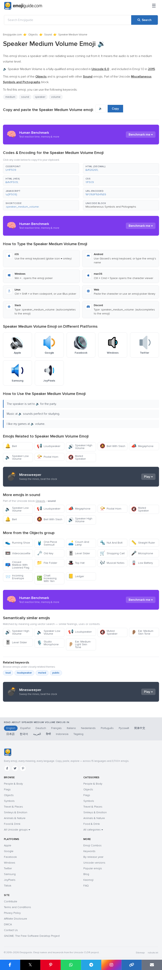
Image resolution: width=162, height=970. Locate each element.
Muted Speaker (77, 457)
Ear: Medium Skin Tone (142, 632)
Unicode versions (94, 862)
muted (42, 672)
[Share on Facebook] (10, 965)
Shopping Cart (112, 553)
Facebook (10, 857)
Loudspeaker (48, 446)
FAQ (86, 885)
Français (56, 728)
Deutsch (41, 728)
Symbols (9, 801)
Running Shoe (17, 542)
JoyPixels (9, 880)
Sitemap (140, 952)
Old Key (45, 553)
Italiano (71, 728)
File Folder (47, 563)
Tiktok (7, 885)
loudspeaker (24, 672)
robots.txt (153, 952)
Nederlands (88, 728)
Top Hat (76, 563)
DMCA (8, 924)
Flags (7, 789)
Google (8, 851)
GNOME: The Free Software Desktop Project (32, 936)
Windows (9, 862)
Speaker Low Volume (17, 457)
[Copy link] (132, 965)
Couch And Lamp (78, 543)
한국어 (24, 734)
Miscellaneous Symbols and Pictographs (111, 206)
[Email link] (152, 965)
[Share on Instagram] (111, 965)
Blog (86, 874)
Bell (11, 446)
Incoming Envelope (14, 577)
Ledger (76, 576)
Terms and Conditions (17, 907)
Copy (115, 108)
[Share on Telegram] (91, 965)
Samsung (10, 874)
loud (8, 672)
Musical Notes (112, 563)
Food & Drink (12, 824)
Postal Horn (47, 456)
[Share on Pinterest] (50, 965)
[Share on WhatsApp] (71, 965)
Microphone (142, 553)
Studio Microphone (48, 643)
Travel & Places (13, 806)
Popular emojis (92, 868)
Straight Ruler (143, 542)
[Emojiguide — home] (23, 6)
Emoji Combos (92, 845)
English (10, 728)
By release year (93, 857)
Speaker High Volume (80, 447)
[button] (41, 168)
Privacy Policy (12, 913)
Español (25, 728)
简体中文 (139, 728)
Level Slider (79, 553)
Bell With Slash (112, 446)
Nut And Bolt (111, 542)
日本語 (10, 734)
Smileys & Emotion (15, 812)
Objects (33, 34)
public (55, 672)
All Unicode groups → (17, 829)
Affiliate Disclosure (15, 918)
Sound (48, 34)
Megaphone (142, 446)
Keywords (89, 851)
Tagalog (78, 734)
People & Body (13, 783)
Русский (124, 728)
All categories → (93, 829)
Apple (7, 845)
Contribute (10, 901)
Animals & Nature (14, 818)
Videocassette (17, 553)
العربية (37, 734)
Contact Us (11, 930)
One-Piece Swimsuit (47, 543)
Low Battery (142, 563)
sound (25, 97)
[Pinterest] (23, 768)
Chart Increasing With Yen (47, 578)
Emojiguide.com (12, 34)
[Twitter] (15, 768)
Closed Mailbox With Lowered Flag (17, 564)
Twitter (8, 868)
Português (107, 728)
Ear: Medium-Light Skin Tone (79, 644)
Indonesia (62, 734)
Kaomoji (88, 880)
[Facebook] (7, 768)
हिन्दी (48, 734)
